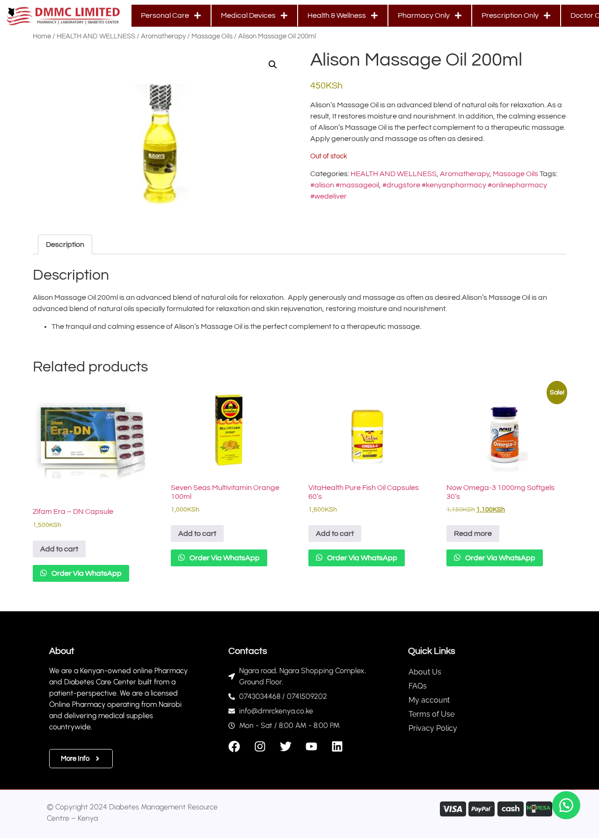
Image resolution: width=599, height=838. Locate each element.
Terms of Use (431, 714)
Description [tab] (65, 244)
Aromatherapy (163, 36)
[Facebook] (234, 746)
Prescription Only (510, 15)
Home (42, 36)
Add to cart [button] (59, 549)
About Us (425, 671)
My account (429, 700)
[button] (272, 64)
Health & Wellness (336, 15)
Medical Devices (248, 15)
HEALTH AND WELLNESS (96, 36)
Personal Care (165, 15)
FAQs (418, 686)
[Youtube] (311, 746)
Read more (473, 533)
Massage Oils (212, 36)
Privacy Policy (433, 728)
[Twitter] (286, 746)
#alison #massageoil (344, 185)
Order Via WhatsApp (86, 573)
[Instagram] (260, 746)
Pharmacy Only (424, 15)
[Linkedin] (337, 746)
